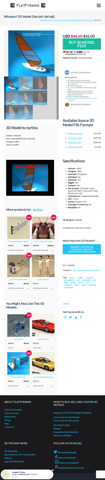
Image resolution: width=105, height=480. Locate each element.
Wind (84, 284)
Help (6, 423)
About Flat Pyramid (13, 409)
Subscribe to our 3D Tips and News (19, 454)
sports (81, 282)
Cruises (80, 277)
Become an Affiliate (62, 435)
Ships (66, 282)
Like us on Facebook (66, 457)
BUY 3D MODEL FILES (82, 44)
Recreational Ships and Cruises (82, 20)
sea (94, 280)
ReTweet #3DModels (67, 452)
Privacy (7, 420)
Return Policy (10, 416)
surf (88, 282)
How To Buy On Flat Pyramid (66, 417)
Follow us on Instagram (68, 462)
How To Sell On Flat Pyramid (66, 420)
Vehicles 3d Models (55, 20)
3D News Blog (10, 451)
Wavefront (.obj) (75, 147)
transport (68, 284)
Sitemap (8, 458)
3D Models (43, 20)
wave (77, 284)
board (71, 277)
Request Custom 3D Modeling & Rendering (72, 412)
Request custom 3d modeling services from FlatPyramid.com (82, 249)
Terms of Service (11, 413)
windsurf (92, 284)
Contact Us (9, 427)
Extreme (89, 277)
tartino (38, 209)
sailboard (86, 280)
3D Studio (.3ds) (75, 138)
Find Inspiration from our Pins (71, 468)
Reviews (57, 428)
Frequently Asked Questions (66, 432)
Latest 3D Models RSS (14, 461)
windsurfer (68, 287)
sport (73, 282)
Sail (78, 280)
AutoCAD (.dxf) (75, 142)
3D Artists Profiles (62, 425)
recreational (69, 280)
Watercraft (67, 20)
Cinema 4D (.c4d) (75, 133)
